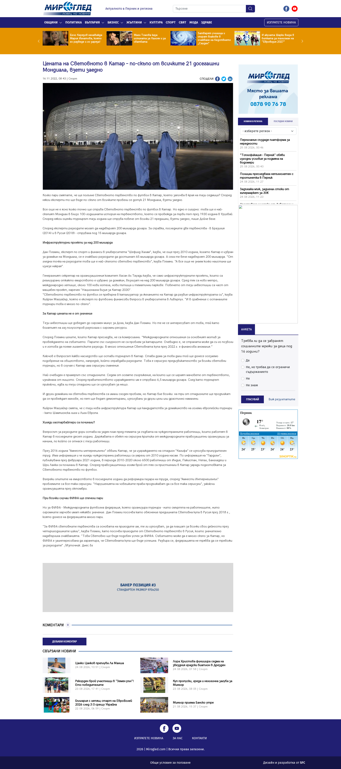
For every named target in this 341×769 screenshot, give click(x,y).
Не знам (252, 385)
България (92, 22)
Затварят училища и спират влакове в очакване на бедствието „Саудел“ (214, 38)
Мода (193, 22)
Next (301, 41)
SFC (302, 762)
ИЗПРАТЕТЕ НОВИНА (281, 22)
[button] (61, 22)
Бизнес (113, 22)
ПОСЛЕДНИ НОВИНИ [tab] (283, 121)
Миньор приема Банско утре (193, 703)
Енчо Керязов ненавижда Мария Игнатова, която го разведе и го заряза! (86, 38)
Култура (156, 22)
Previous (40, 41)
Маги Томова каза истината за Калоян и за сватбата (150, 38)
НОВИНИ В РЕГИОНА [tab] (253, 121)
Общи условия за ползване (170, 762)
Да (248, 360)
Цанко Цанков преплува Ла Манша (99, 663)
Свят (182, 22)
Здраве (206, 22)
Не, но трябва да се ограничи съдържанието (268, 369)
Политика (73, 22)
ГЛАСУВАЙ (252, 399)
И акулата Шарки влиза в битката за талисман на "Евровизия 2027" (278, 38)
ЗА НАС (178, 738)
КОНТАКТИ (199, 738)
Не (248, 378)
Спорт (171, 22)
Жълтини (134, 22)
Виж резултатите (282, 399)
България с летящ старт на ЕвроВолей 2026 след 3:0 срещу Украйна (103, 702)
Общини (51, 22)
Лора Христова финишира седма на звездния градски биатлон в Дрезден (199, 663)
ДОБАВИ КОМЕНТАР (64, 641)
